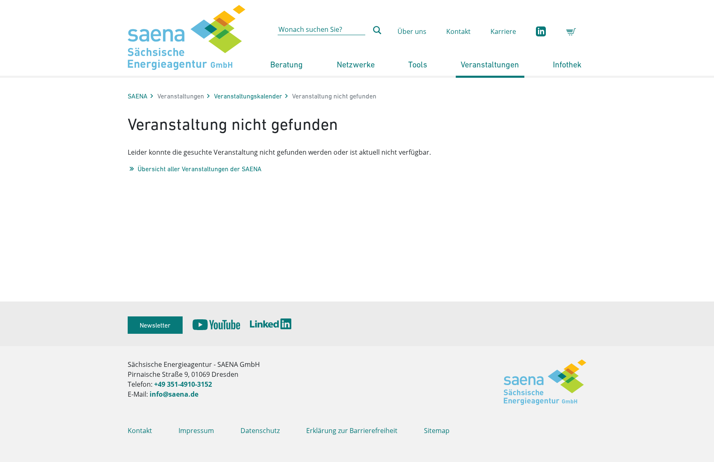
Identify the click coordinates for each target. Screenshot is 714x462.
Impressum (196, 430)
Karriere (503, 31)
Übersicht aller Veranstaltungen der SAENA (200, 168)
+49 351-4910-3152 (183, 384)
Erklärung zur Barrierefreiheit (351, 430)
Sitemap (437, 430)
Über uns (411, 31)
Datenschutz (260, 430)
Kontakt (458, 31)
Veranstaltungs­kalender (248, 96)
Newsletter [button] (155, 325)
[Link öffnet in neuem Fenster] (216, 324)
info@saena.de (174, 394)
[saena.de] (186, 38)
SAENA (138, 96)
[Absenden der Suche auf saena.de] (377, 30)
